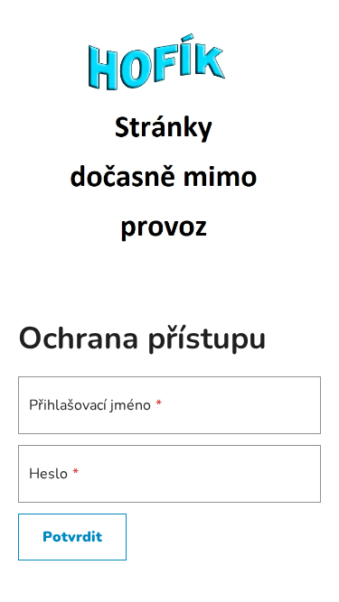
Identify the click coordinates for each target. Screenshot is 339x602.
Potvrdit (72, 537)
